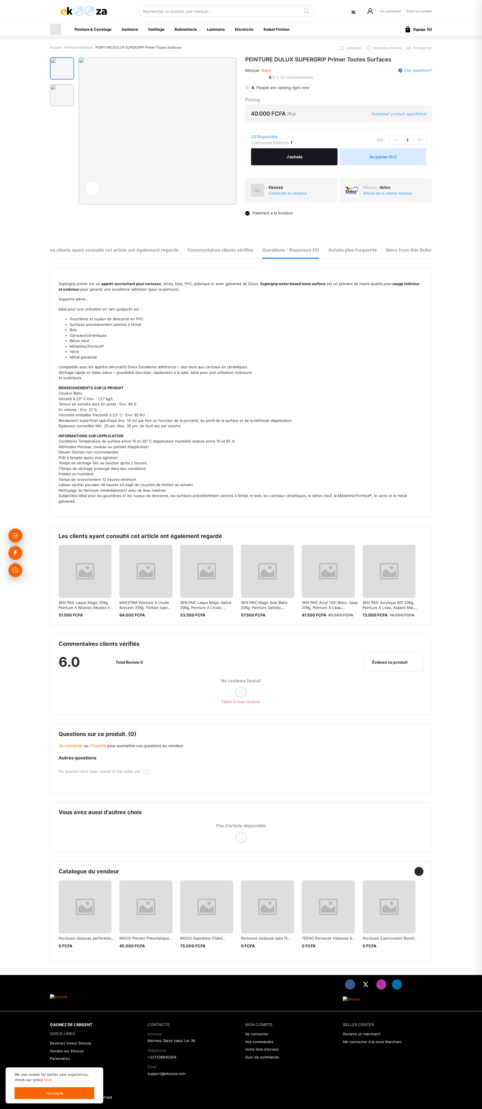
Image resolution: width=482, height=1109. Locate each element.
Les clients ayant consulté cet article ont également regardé (113, 250)
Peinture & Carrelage (93, 29)
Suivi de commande (262, 1057)
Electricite (244, 29)
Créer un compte (419, 11)
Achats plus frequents (352, 250)
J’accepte (54, 1093)
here (48, 1079)
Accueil (56, 47)
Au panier (383, 156)
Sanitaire (130, 29)
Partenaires (60, 1058)
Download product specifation (398, 113)
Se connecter (390, 11)
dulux (266, 70)
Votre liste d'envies (262, 1049)
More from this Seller (409, 250)
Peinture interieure (78, 47)
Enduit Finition (277, 29)
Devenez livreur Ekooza (70, 1043)
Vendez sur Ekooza (66, 1051)
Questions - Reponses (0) (290, 250)
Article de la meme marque (387, 193)
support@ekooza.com (166, 1073)
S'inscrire (98, 745)
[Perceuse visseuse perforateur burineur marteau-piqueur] (85, 906)
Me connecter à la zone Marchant (372, 1041)
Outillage (156, 29)
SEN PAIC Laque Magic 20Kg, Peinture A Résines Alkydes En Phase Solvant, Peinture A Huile (86, 607)
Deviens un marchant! (362, 1034)
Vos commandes (259, 1041)
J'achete (294, 156)
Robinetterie (186, 29)
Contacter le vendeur (288, 193)
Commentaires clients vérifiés (220, 250)
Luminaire (216, 29)
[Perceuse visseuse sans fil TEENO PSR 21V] (267, 906)
